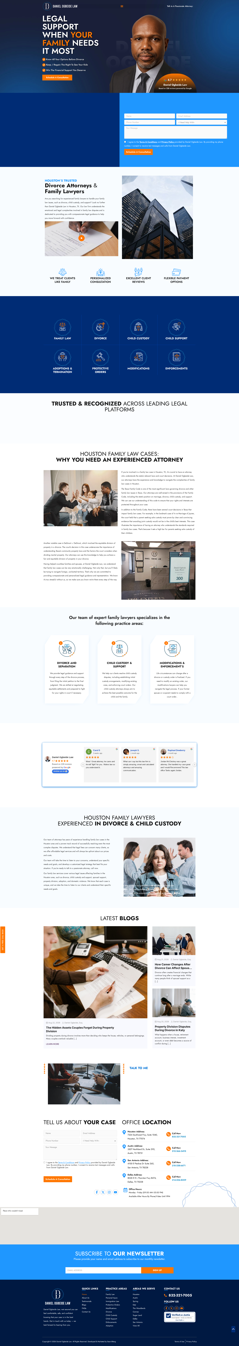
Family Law (62, 338)
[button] (122, 6)
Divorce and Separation (66, 665)
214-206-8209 (179, 1179)
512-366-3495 (179, 1151)
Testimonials (86, 1301)
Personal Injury (112, 1298)
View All (136, 1325)
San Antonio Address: (138, 1160)
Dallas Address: (135, 1174)
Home (84, 1294)
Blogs (84, 1305)
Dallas (135, 1318)
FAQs (84, 1308)
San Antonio (138, 1322)
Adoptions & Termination (62, 370)
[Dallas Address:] (124, 1175)
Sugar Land (137, 1315)
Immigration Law (112, 1301)
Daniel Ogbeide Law (175, 85)
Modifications (138, 368)
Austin (135, 1298)
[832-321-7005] (165, 1295)
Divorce (100, 338)
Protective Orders (100, 370)
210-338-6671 (178, 1165)
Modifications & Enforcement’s (172, 665)
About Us (85, 1298)
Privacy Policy (168, 142)
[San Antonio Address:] (124, 1161)
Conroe (136, 1312)
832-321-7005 (146, 1090)
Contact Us (86, 1312)
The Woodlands (139, 1308)
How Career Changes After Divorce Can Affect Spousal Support (173, 968)
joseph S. (134, 750)
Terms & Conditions (148, 142)
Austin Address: (135, 1145)
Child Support (176, 338)
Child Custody (138, 338)
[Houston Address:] (124, 1132)
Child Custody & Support (119, 665)
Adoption (109, 1325)
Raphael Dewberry (176, 750)
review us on (59, 771)
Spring (135, 1301)
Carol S (96, 750)
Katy (134, 1305)
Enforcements (176, 368)
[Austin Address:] (124, 1146)
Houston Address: (136, 1131)
